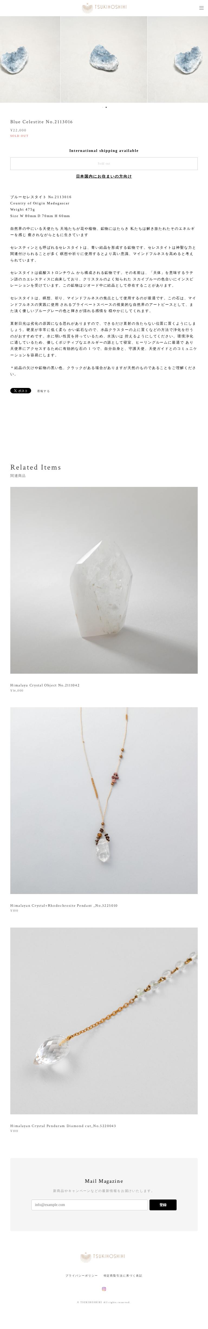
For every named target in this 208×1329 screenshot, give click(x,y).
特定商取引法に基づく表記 (123, 1275)
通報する (43, 391)
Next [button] (200, 59)
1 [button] (102, 107)
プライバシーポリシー (82, 1275)
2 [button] (106, 107)
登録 (163, 1205)
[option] (104, 59)
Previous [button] (8, 59)
